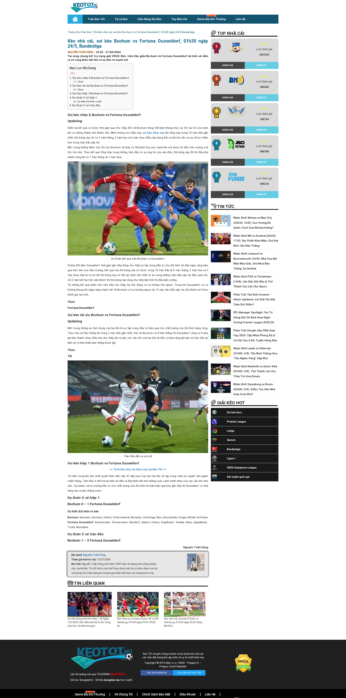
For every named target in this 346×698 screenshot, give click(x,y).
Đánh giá (227, 65)
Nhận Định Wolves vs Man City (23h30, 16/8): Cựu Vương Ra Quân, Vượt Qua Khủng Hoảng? (253, 222)
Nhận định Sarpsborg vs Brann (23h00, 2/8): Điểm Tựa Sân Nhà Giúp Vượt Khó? (254, 389)
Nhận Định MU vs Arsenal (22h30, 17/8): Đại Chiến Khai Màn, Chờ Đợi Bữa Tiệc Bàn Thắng (255, 240)
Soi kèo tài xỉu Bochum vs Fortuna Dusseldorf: (100, 85)
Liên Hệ (240, 19)
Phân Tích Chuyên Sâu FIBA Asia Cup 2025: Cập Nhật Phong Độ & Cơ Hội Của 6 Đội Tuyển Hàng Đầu (255, 335)
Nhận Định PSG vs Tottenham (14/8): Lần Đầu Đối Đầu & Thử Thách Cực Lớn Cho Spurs (253, 281)
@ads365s (118, 674)
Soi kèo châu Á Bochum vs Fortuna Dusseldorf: (100, 77)
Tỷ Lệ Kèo (121, 19)
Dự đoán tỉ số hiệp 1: (84, 97)
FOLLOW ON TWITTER (189, 672)
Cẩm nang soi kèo (149, 19)
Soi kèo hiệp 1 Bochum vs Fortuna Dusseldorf (100, 93)
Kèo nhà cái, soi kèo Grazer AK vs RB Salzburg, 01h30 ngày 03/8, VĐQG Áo (137, 622)
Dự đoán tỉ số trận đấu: (86, 105)
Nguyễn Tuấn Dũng (94, 554)
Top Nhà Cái (179, 19)
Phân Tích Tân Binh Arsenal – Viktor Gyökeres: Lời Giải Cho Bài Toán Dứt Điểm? (254, 299)
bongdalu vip (111, 680)
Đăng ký (261, 65)
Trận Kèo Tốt (96, 19)
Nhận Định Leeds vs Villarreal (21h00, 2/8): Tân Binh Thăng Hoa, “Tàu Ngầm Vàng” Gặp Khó (255, 353)
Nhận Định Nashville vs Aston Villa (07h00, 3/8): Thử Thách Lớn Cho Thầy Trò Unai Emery (255, 371)
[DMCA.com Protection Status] (243, 663)
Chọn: (80, 81)
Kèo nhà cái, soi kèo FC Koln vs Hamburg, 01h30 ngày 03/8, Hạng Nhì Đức (183, 622)
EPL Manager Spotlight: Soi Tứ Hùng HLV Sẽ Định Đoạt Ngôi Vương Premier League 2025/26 (253, 317)
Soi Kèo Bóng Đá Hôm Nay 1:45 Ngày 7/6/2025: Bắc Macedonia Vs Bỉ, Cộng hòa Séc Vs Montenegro (89, 622)
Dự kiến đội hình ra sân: (89, 101)
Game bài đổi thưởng (211, 19)
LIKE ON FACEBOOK (157, 672)
